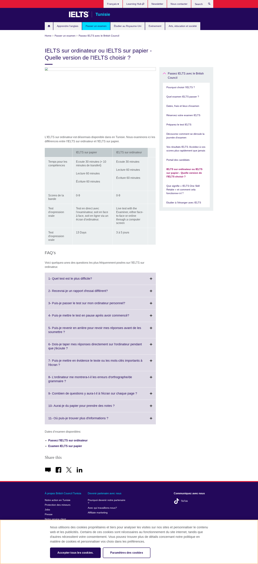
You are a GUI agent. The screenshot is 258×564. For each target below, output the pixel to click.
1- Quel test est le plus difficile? (77, 281)
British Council (55, 14)
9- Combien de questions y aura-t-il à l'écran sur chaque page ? (100, 396)
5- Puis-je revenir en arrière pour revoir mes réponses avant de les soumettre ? (94, 332)
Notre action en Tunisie (57, 500)
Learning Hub (134, 3)
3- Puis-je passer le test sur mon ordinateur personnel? (94, 305)
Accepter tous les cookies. (75, 552)
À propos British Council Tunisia (63, 493)
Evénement (155, 26)
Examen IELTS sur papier (65, 446)
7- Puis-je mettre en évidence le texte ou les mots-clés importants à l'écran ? (95, 365)
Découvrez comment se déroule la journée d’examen (185, 135)
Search (211, 4)
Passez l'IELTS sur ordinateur (68, 440)
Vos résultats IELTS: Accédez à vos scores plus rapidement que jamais (185, 148)
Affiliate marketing (98, 512)
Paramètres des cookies (126, 552)
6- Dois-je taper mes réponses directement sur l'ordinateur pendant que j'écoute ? (95, 348)
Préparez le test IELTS (178, 124)
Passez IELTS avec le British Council (186, 75)
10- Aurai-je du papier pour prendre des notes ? (89, 408)
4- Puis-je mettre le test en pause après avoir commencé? (96, 318)
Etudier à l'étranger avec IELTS (183, 202)
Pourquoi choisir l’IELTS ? (180, 87)
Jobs (47, 509)
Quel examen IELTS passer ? (182, 96)
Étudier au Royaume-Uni (127, 26)
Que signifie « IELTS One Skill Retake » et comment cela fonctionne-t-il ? (183, 189)
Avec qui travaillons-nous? (102, 508)
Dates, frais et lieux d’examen (182, 106)
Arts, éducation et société (183, 26)
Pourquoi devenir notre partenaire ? (106, 502)
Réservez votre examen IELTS (183, 115)
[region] (129, 542)
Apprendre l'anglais (67, 26)
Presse (48, 514)
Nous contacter (179, 3)
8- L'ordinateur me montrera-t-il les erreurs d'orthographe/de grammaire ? (90, 381)
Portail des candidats (178, 159)
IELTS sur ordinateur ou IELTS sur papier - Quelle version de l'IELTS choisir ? (184, 173)
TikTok (184, 501)
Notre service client (55, 519)
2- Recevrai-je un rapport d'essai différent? (85, 293)
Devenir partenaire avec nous (104, 493)
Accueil (49, 26)
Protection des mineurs (57, 505)
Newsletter (157, 3)
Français (112, 3)
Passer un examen (96, 26)
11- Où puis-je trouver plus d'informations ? (86, 420)
